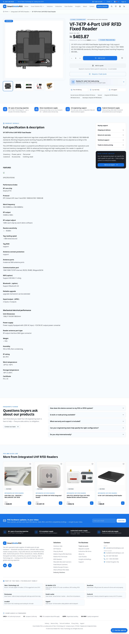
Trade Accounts (98, 1)
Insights (77, 6)
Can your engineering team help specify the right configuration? (74, 428)
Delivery (47, 623)
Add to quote (99, 65)
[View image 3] (29, 86)
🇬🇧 (116, 1)
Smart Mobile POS (36, 6)
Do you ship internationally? (61, 434)
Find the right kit (120, 630)
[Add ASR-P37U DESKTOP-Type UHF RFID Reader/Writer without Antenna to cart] (91, 503)
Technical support (103, 140)
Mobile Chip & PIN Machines (62, 554)
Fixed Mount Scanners (60, 564)
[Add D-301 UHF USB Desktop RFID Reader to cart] (122, 503)
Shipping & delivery (104, 130)
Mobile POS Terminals (60, 556)
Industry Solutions (59, 572)
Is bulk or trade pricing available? (62, 415)
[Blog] (10, 565)
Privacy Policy (74, 623)
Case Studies (68, 6)
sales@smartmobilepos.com (115, 548)
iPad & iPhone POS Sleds (61, 570)
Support (81, 562)
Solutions (50, 6)
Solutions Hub (57, 546)
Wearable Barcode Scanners (62, 562)
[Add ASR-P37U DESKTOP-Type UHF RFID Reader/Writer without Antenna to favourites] (92, 463)
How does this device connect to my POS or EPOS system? (71, 408)
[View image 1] (8, 86)
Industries (58, 6)
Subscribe (121, 521)
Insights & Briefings (85, 559)
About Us (81, 554)
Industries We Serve (85, 551)
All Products (57, 549)
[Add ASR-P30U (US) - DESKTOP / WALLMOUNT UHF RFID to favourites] (30, 463)
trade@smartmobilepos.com (115, 553)
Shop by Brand (58, 551)
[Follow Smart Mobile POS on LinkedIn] (5, 565)
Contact (92, 6)
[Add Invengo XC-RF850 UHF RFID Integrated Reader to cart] (60, 503)
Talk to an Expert (109, 165)
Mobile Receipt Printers (60, 567)
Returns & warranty (104, 135)
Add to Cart (101, 58)
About (85, 6)
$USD (108, 1)
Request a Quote (84, 549)
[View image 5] (50, 86)
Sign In (123, 2)
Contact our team (10, 427)
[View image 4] (39, 86)
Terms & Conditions (65, 623)
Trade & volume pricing (105, 145)
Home (26, 6)
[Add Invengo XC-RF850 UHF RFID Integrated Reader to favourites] (61, 463)
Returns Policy (54, 623)
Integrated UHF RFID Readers (20, 11)
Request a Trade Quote (99, 74)
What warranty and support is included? (65, 421)
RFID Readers (57, 559)
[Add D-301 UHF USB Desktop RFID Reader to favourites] (123, 463)
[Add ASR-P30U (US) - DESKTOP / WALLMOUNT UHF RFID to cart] (29, 503)
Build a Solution (102, 6)
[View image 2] (18, 86)
